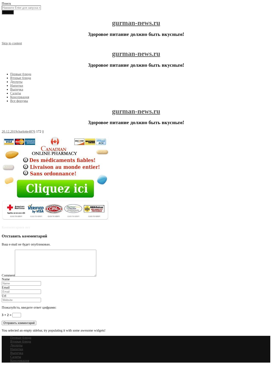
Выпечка (16, 89)
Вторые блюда (20, 78)
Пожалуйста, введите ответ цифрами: (29, 307)
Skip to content (12, 43)
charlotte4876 (26, 131)
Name (6, 279)
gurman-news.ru (136, 23)
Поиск (6, 3)
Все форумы (19, 101)
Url (4, 296)
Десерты (16, 82)
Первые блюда (20, 74)
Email (6, 287)
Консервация (19, 97)
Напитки (16, 85)
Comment (8, 275)
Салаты (15, 93)
